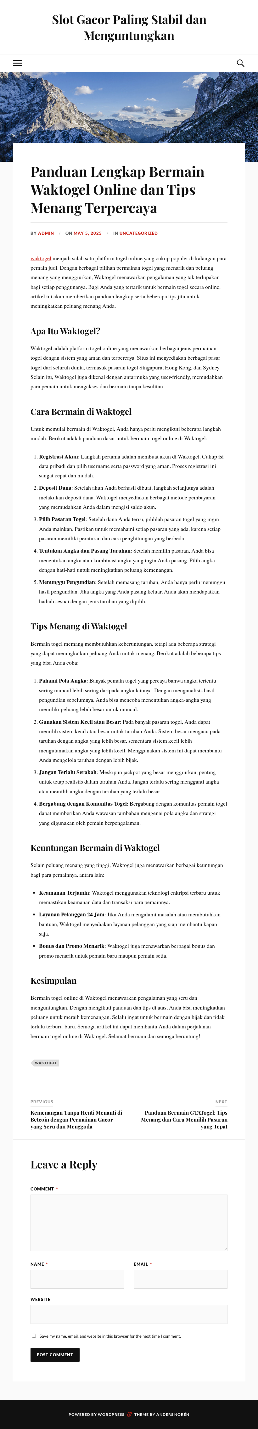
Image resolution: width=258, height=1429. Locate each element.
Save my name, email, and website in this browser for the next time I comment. (110, 1336)
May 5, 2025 (88, 233)
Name (39, 1264)
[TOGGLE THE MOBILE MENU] (17, 63)
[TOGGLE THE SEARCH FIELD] (240, 63)
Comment (44, 1188)
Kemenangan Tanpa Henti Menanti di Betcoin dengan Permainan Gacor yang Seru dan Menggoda (76, 1119)
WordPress (111, 1414)
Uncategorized (139, 233)
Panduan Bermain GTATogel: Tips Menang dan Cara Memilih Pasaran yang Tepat (184, 1119)
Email (143, 1264)
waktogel (41, 258)
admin (46, 233)
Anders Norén (172, 1414)
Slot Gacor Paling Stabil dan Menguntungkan (129, 27)
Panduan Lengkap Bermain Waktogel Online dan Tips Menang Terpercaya (118, 189)
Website (40, 1299)
